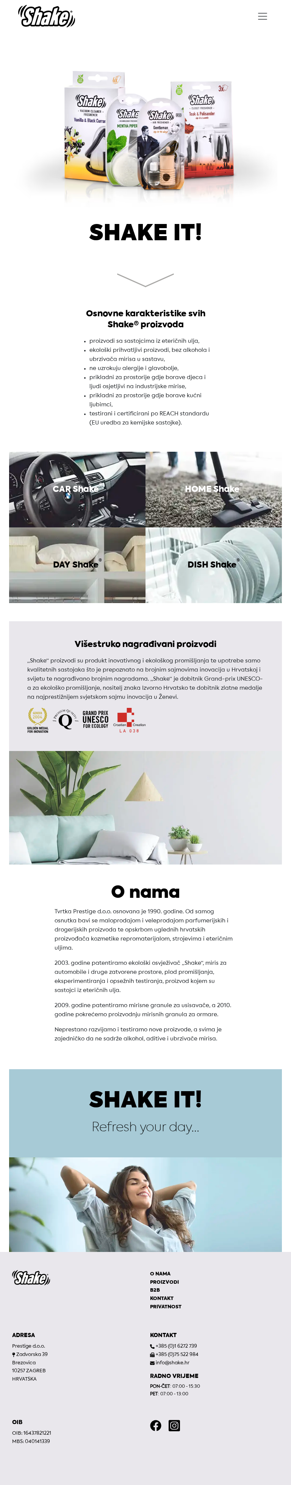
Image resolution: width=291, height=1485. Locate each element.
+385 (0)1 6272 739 (176, 1346)
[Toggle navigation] (262, 16)
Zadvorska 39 (32, 1354)
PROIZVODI (164, 1282)
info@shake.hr (172, 1363)
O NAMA (160, 1274)
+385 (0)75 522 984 (177, 1354)
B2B (155, 1290)
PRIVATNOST (165, 1307)
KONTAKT (162, 1298)
